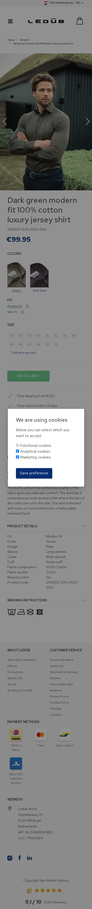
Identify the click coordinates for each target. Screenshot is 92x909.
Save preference (34, 473)
